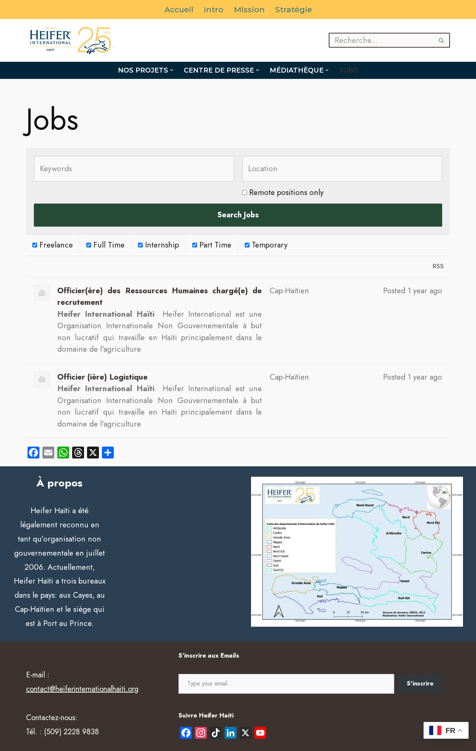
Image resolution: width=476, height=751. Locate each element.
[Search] (441, 40)
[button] (171, 70)
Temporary (268, 244)
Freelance (55, 244)
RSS (438, 266)
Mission (249, 9)
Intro (213, 9)
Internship (161, 244)
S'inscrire (420, 683)
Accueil (178, 9)
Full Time (108, 244)
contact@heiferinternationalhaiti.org (82, 689)
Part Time (214, 244)
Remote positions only (286, 192)
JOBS (348, 70)
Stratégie (293, 9)
